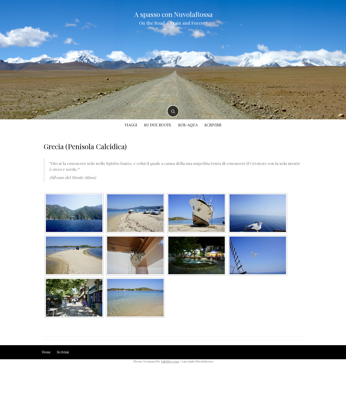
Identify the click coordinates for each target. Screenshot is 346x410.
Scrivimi (213, 124)
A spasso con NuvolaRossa (173, 14)
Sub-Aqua (188, 124)
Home (46, 352)
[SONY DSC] (74, 213)
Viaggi (131, 124)
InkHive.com (170, 361)
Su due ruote (157, 124)
